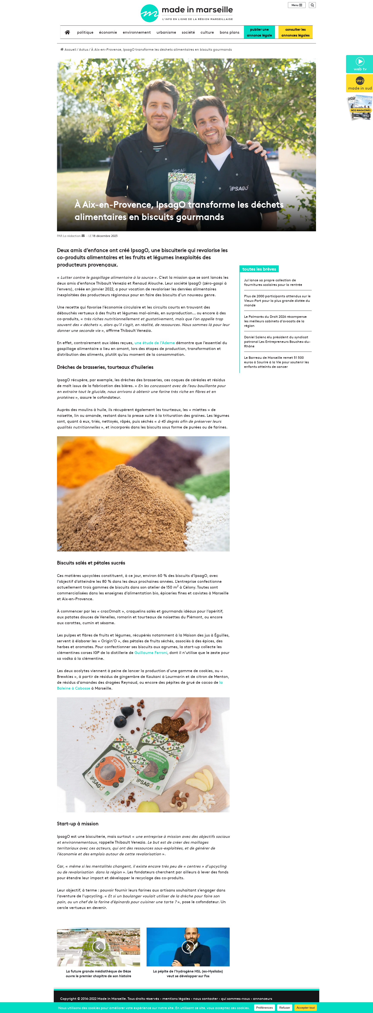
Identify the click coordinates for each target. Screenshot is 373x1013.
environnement (137, 32)
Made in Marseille (111, 998)
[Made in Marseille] (186, 13)
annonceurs (262, 998)
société (188, 32)
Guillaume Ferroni (150, 652)
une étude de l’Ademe (154, 342)
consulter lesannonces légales (295, 32)
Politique (85, 32)
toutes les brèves (259, 269)
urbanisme (166, 32)
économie (108, 32)
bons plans (229, 32)
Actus (83, 49)
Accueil (70, 49)
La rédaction (72, 235)
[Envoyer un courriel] (83, 235)
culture (207, 32)
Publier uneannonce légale (259, 32)
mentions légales (176, 998)
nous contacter (205, 998)
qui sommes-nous (235, 998)
